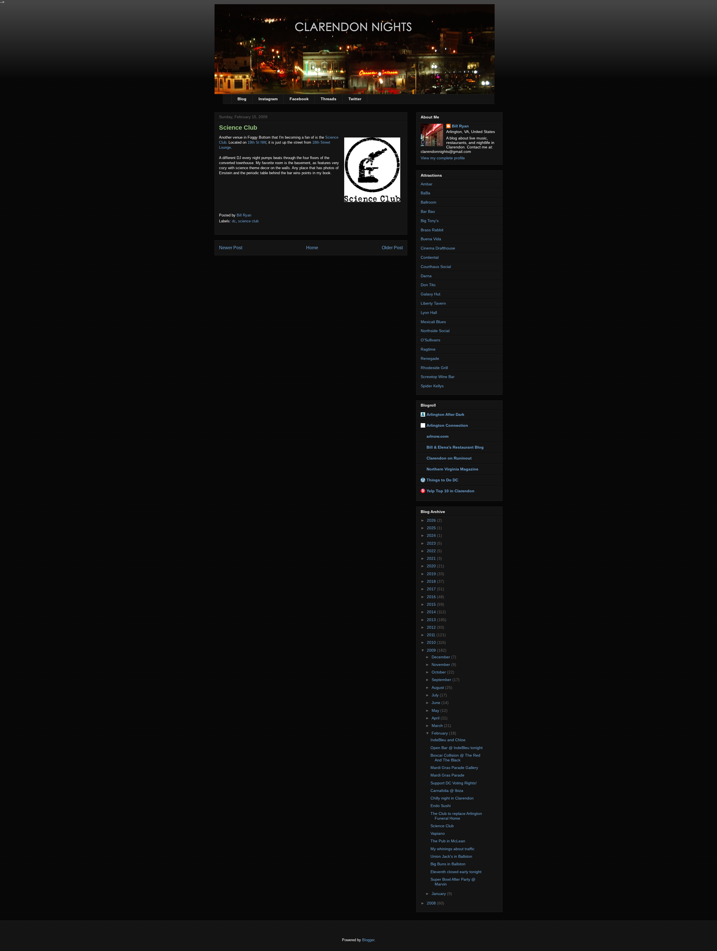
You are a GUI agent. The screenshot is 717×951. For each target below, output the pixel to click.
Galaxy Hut (430, 294)
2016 (432, 597)
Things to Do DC (442, 480)
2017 (432, 589)
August (438, 687)
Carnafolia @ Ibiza (446, 790)
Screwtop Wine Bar (438, 376)
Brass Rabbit (432, 230)
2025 (432, 528)
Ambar (426, 184)
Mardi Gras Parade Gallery (454, 767)
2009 (432, 650)
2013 (432, 619)
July (436, 695)
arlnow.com (437, 436)
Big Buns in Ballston (447, 864)
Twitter (354, 99)
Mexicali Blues (433, 322)
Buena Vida (431, 239)
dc (234, 221)
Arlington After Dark (445, 414)
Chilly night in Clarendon (452, 798)
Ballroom (428, 202)
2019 (432, 574)
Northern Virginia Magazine (452, 469)
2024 (432, 535)
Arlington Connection (447, 425)
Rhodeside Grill (434, 367)
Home (312, 247)
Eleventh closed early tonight (455, 872)
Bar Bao (428, 211)
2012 (432, 627)
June (436, 702)
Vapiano (437, 833)
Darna (426, 276)
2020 (432, 566)
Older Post (392, 247)
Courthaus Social (436, 266)
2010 (432, 642)
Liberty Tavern (433, 303)
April (436, 718)
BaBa (425, 193)
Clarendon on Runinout (449, 458)
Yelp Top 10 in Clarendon (450, 491)
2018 (432, 581)
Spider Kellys (432, 386)
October (439, 672)
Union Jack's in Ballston (451, 856)
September (442, 679)
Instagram (268, 99)
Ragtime (428, 349)
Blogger (368, 940)
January (439, 893)
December (441, 657)
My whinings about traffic (452, 849)
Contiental (430, 257)
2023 (432, 543)
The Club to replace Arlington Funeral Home (456, 816)
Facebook (299, 99)
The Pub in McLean (447, 841)
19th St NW (257, 142)
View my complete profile (443, 158)
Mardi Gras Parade (447, 775)
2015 (432, 604)
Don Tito (428, 285)
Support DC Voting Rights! (453, 783)
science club (248, 221)
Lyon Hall (429, 312)
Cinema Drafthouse (438, 248)
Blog (242, 99)
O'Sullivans (430, 340)
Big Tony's (430, 220)
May (436, 710)
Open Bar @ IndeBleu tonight (456, 747)
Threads (328, 99)
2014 (432, 612)
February (440, 733)
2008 (432, 903)
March (438, 725)
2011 (431, 635)
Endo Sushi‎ (440, 805)
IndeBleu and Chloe (447, 740)
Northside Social (435, 330)
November (441, 664)
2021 (432, 558)
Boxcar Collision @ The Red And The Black (455, 757)
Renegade (430, 358)
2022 (432, 551)
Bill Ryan (460, 126)
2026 (432, 520)
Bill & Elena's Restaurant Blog (455, 447)
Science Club (442, 826)
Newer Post (230, 247)
